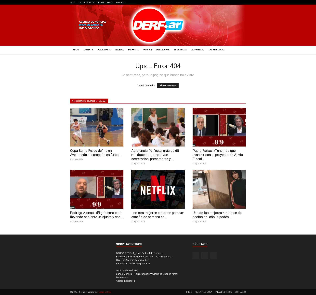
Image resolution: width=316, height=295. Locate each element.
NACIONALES (104, 49)
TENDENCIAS (180, 49)
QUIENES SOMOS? (86, 2)
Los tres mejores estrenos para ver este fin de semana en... (157, 215)
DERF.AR (147, 49)
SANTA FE (88, 49)
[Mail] (238, 2)
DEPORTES (133, 49)
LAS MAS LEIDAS (217, 49)
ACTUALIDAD (197, 49)
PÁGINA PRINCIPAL (168, 85)
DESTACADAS (162, 49)
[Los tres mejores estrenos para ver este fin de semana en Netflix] (158, 189)
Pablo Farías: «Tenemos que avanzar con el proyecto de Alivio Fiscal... (218, 155)
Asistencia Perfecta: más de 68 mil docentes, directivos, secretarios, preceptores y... (155, 155)
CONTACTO (121, 2)
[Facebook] (232, 2)
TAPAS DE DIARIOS (105, 2)
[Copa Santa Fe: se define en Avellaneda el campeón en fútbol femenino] (96, 127)
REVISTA (119, 49)
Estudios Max (105, 292)
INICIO (73, 2)
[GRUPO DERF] (158, 25)
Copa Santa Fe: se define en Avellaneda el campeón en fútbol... (96, 153)
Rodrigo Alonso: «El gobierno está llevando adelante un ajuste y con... (96, 215)
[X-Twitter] (243, 2)
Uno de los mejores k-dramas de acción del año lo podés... (217, 215)
